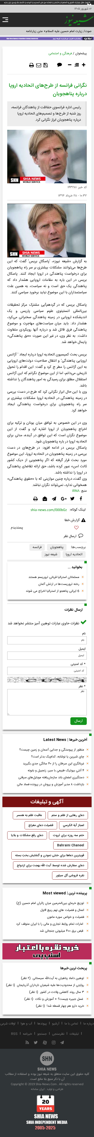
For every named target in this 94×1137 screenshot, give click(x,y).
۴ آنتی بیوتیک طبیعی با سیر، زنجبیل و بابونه (56, 770)
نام (84, 633)
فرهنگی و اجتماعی (60, 53)
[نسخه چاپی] (31, 65)
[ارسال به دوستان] (38, 65)
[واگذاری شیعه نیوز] (47, 38)
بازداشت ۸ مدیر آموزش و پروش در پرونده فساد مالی (50, 784)
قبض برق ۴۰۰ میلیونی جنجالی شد (62, 931)
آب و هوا (26, 1023)
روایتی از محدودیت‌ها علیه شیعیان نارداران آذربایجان (45, 985)
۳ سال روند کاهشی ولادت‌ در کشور (56, 992)
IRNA (76, 491)
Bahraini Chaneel (70, 845)
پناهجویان (56, 547)
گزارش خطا (72, 520)
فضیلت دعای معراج (40, 825)
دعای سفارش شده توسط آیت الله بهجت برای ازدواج (50, 865)
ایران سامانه (38, 1089)
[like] (47, 528)
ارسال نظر (70, 536)
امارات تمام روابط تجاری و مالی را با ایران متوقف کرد (50, 924)
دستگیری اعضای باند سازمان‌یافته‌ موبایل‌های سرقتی (51, 777)
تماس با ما (71, 1023)
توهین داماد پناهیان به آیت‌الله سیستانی (52, 978)
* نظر (82, 686)
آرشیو (55, 1023)
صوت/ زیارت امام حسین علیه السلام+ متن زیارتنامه (59, 31)
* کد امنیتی (78, 664)
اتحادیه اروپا (74, 554)
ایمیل (82, 649)
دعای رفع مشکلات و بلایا (27, 835)
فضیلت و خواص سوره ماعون (65, 917)
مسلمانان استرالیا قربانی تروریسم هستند (53, 577)
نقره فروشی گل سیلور (70, 875)
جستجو (42, 1034)
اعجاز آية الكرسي (73, 825)
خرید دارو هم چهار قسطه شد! (60, 1006)
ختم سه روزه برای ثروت (68, 835)
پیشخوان (81, 53)
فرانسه (37, 547)
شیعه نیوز (51, 554)
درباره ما (88, 1023)
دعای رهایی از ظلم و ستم (68, 815)
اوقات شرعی (7, 1023)
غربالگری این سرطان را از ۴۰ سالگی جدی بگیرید (53, 763)
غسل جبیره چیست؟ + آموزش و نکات (54, 999)
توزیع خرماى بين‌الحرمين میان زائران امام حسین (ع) (50, 903)
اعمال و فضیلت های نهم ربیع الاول (62, 910)
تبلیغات (74, 1034)
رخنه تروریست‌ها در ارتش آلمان (58, 584)
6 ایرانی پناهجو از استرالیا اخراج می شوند (52, 591)
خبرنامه (27, 1034)
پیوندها (42, 1023)
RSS (14, 1034)
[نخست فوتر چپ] (47, 1112)
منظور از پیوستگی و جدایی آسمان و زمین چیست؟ (51, 749)
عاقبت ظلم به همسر (29, 815)
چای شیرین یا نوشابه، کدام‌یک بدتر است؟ (57, 756)
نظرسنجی (58, 1034)
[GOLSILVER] (47, 951)
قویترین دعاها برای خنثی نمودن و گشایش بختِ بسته (49, 855)
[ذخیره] (45, 65)
